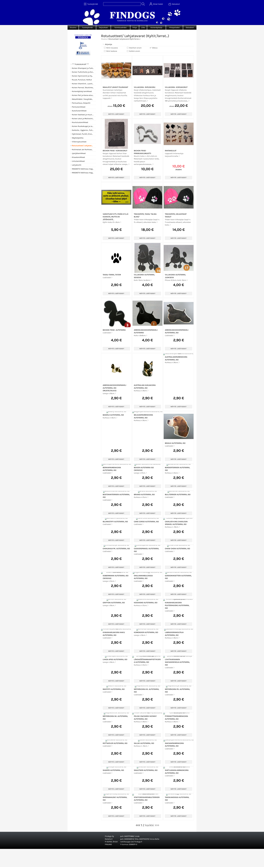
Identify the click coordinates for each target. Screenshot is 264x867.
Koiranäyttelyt (156, 27)
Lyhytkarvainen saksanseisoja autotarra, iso (177, 662)
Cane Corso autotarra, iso (146, 522)
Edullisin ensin (135, 48)
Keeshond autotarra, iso (145, 603)
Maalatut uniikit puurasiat (115, 87)
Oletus (154, 48)
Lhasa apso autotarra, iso (115, 659)
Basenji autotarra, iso (113, 415)
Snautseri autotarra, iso (145, 770)
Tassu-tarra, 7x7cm (112, 275)
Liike (143, 27)
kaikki (149, 825)
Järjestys (108, 44)
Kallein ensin (134, 51)
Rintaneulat (170, 151)
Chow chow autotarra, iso (177, 549)
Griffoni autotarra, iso (114, 603)
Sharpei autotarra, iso (113, 770)
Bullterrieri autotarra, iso (177, 494)
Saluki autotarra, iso (144, 743)
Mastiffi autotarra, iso (114, 689)
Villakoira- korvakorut (176, 87)
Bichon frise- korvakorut (115, 151)
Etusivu (73, 27)
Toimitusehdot (120, 27)
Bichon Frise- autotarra (114, 330)
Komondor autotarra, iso (146, 632)
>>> (157, 825)
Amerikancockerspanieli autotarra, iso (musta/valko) (114, 388)
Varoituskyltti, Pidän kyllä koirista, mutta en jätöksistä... (115, 217)
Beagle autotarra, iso (175, 443)
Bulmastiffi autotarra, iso (115, 522)
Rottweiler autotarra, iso (115, 743)
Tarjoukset (103, 27)
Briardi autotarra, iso (144, 494)
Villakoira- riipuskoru (144, 87)
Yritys (134, 27)
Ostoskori (190, 27)
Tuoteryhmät (87, 27)
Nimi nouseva (112, 48)
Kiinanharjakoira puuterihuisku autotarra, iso (177, 605)
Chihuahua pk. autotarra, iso (116, 549)
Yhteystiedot (174, 27)
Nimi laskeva (111, 51)
